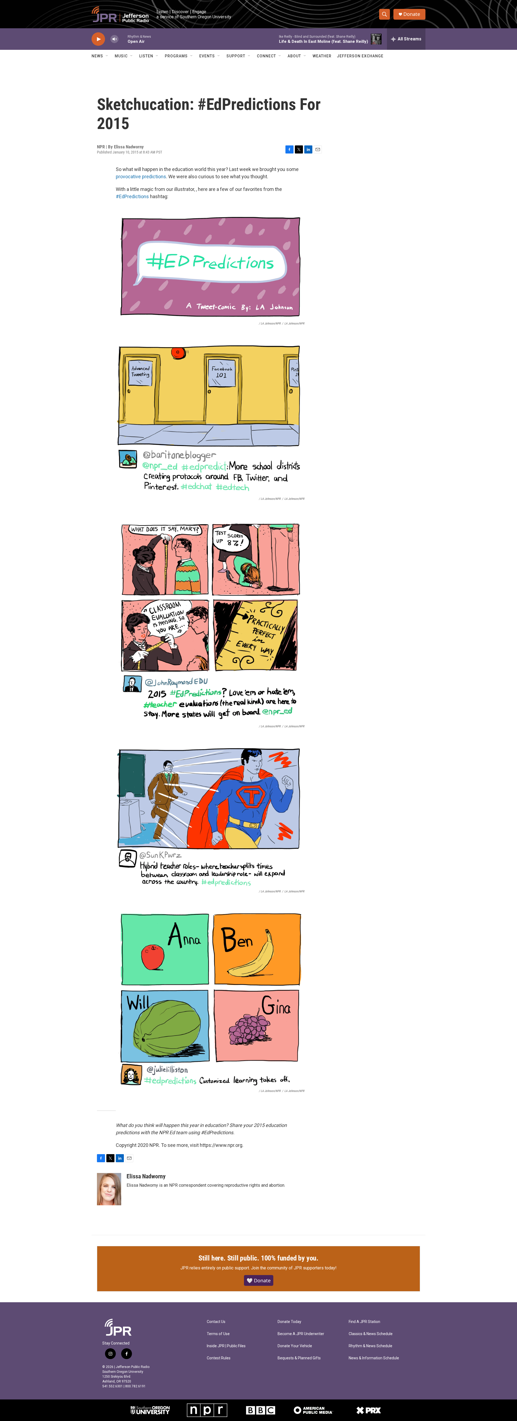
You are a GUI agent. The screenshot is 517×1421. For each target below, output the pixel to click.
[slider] (123, 39)
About (294, 56)
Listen (146, 56)
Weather (322, 56)
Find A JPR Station (364, 1322)
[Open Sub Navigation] (107, 56)
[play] (98, 39)
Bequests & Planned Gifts (299, 1358)
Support (235, 56)
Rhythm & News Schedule (370, 1346)
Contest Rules (218, 1358)
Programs (176, 56)
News (97, 56)
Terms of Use (218, 1334)
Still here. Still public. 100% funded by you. (258, 1258)
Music (121, 56)
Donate (411, 14)
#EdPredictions (132, 196)
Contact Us (216, 1322)
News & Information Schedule (374, 1358)
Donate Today (289, 1322)
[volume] (114, 39)
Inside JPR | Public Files (226, 1346)
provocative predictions (141, 176)
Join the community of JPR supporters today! (294, 1267)
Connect (266, 56)
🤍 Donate (259, 1280)
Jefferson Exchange (360, 56)
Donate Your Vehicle (295, 1346)
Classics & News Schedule (371, 1334)
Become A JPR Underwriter (301, 1334)
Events (207, 56)
